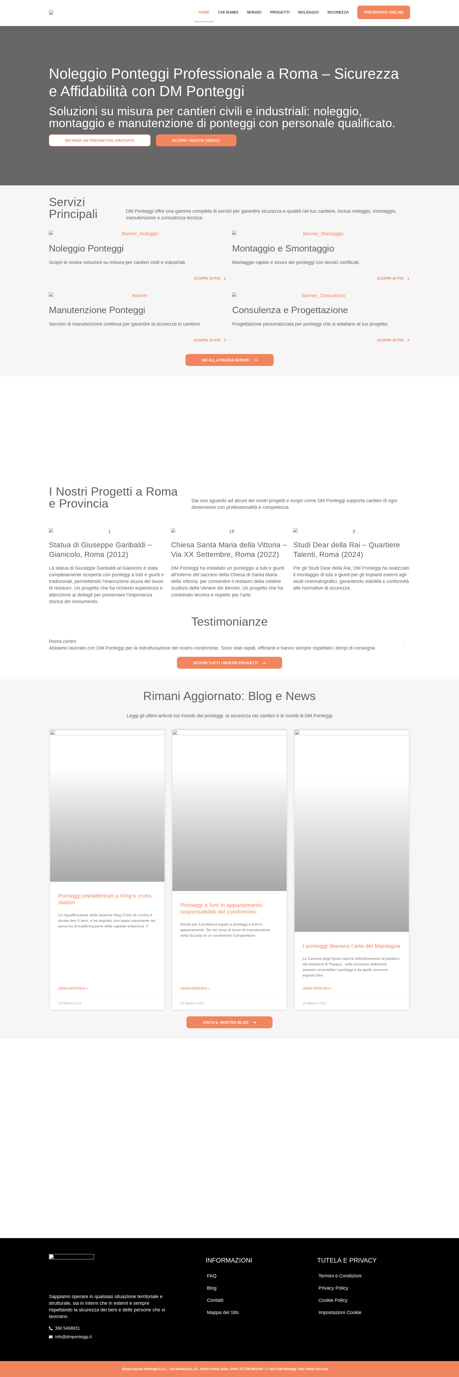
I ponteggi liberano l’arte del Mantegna (351, 946)
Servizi (254, 12)
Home (204, 12)
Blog (211, 1288)
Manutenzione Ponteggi (97, 310)
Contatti (215, 1300)
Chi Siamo (228, 12)
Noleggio (308, 12)
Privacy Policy (333, 1288)
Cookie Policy (332, 1300)
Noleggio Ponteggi (86, 248)
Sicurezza (338, 12)
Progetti (280, 12)
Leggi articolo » (73, 988)
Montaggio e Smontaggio (283, 248)
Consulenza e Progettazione (290, 310)
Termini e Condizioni (340, 1275)
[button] (55, 645)
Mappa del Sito (223, 1312)
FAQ (211, 1275)
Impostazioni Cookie (340, 1312)
